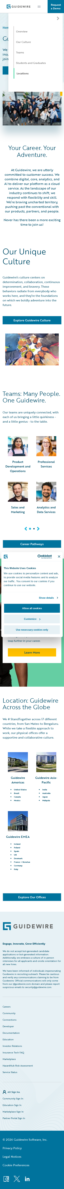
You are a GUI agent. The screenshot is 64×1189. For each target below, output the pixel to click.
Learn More (32, 652)
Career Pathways (32, 544)
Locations (23, 73)
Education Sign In (12, 1105)
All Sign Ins (14, 1092)
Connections (9, 1019)
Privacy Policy (12, 1148)
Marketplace (9, 1059)
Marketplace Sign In (13, 1111)
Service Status (10, 1072)
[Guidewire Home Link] (28, 926)
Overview (21, 31)
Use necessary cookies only (32, 629)
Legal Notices (12, 1156)
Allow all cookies (32, 608)
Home (6, 27)
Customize (30, 619)
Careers (7, 1006)
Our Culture (23, 42)
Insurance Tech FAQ (13, 1052)
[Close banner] (59, 556)
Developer (8, 1026)
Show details (46, 597)
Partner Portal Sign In (14, 1118)
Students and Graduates (31, 63)
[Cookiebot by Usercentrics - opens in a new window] (39, 556)
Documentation (11, 1033)
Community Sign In (13, 1098)
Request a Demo (56, 6)
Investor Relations (12, 1046)
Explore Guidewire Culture (32, 320)
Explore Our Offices (32, 897)
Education (8, 1039)
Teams (20, 52)
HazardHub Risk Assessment (18, 1065)
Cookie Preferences (16, 1165)
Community (9, 1013)
